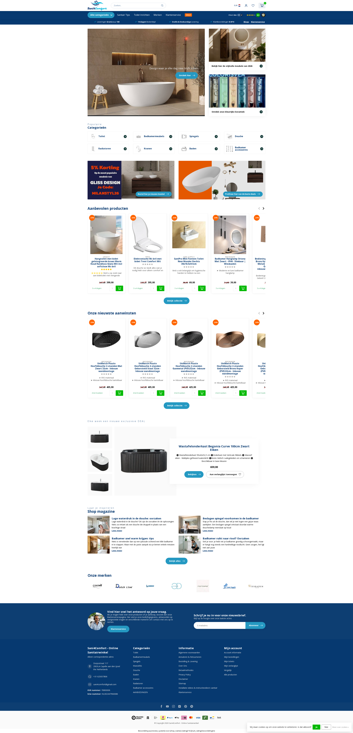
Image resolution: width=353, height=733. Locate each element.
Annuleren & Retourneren (190, 657)
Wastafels (137, 665)
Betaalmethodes (186, 670)
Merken (158, 15)
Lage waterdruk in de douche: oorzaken (136, 518)
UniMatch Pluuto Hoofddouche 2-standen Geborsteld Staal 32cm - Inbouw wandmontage (147, 367)
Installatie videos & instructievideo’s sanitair (198, 688)
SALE (188, 15)
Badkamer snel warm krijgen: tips (133, 538)
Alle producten (230, 674)
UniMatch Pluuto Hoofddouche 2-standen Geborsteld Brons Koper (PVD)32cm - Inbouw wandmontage (230, 368)
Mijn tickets (229, 661)
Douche (136, 670)
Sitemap (182, 683)
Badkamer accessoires (143, 688)
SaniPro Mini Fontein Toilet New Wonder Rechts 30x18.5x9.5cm (189, 261)
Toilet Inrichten (142, 15)
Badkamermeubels (141, 657)
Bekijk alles (174, 561)
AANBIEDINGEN (140, 692)
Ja (316, 727)
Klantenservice (173, 15)
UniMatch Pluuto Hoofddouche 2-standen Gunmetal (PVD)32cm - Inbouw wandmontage (189, 367)
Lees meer (117, 530)
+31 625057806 (100, 676)
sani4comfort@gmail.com (104, 684)
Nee (326, 727)
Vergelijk (228, 670)
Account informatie (232, 652)
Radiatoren (138, 683)
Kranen (136, 679)
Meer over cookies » (340, 727)
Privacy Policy (185, 674)
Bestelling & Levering (188, 661)
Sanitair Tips (123, 15)
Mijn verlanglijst (231, 665)
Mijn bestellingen (231, 657)
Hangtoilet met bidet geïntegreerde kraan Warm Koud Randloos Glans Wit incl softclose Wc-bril (106, 263)
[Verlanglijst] (253, 5)
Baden (136, 674)
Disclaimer (183, 679)
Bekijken (192, 474)
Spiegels (136, 661)
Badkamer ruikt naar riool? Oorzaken (226, 538)
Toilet (135, 652)
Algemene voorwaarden (189, 652)
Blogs (246, 22)
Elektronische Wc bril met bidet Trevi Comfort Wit (148, 260)
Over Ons (183, 665)
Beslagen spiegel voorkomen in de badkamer (231, 518)
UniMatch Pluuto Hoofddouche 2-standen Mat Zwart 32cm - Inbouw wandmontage (106, 367)
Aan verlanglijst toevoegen (223, 474)
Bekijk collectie (174, 300)
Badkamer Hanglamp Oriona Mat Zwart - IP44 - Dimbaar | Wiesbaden (230, 261)
